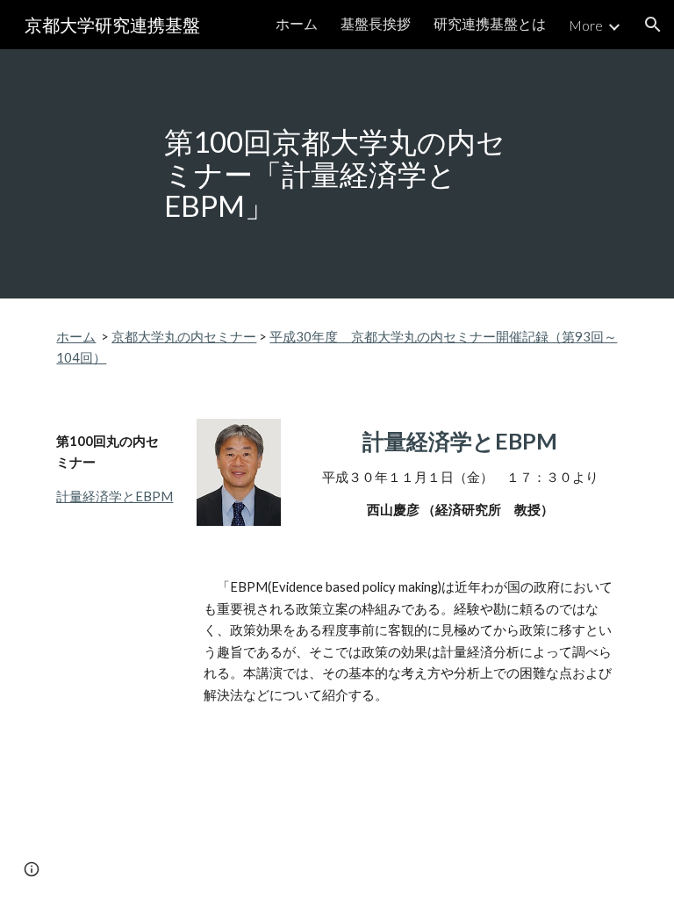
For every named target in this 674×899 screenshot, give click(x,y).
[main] (336, 174)
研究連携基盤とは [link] (490, 23)
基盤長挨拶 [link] (376, 23)
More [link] (586, 25)
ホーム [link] (297, 23)
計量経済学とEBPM (114, 496)
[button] (653, 25)
